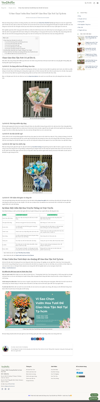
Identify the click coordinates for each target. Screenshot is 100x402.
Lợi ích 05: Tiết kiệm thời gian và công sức (15, 48)
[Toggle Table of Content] (36, 38)
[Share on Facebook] (32, 339)
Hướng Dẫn (81, 21)
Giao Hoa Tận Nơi (44, 22)
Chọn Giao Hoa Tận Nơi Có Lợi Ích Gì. (13, 40)
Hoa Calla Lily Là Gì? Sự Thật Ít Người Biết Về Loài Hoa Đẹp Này (91, 37)
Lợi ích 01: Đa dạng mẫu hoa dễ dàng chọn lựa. (17, 42)
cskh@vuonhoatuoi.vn (9, 386)
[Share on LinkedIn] (43, 339)
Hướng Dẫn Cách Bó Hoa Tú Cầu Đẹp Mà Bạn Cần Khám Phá (90, 49)
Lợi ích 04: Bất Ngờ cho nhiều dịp (13, 46)
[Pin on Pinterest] (40, 339)
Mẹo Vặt (80, 27)
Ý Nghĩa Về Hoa (82, 30)
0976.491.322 (11, 384)
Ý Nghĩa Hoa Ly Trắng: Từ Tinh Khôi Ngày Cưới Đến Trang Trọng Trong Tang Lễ (91, 55)
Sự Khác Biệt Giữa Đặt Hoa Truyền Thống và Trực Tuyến (18, 50)
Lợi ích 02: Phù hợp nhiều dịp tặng (14, 43)
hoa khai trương (36, 146)
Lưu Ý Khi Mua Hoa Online (23, 252)
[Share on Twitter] (35, 339)
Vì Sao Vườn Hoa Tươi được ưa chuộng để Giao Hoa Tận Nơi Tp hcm (21, 52)
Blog (79, 16)
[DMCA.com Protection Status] (80, 376)
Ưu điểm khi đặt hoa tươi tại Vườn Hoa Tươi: (16, 53)
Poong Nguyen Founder (43, 17)
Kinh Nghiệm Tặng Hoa (84, 24)
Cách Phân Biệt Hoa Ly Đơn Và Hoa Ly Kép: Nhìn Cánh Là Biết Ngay (91, 61)
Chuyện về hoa (12, 8)
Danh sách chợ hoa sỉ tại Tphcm (25, 255)
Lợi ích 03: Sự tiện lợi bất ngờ (12, 45)
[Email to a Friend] (37, 339)
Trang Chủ (3, 8)
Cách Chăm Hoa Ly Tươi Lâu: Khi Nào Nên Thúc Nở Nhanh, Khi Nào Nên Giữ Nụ (91, 67)
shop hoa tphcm (33, 76)
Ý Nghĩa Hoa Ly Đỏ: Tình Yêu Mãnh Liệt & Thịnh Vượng (91, 43)
